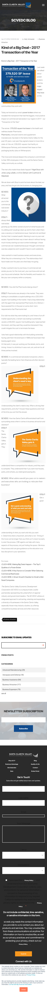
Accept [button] (23, 989)
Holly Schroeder (29, 39)
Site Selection (11, 767)
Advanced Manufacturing (14, 670)
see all (3, 693)
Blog (35, 760)
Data (11, 771)
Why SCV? (11, 760)
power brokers (28, 112)
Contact (35, 767)
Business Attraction (10, 619)
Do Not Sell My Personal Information (20, 984)
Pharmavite (5, 135)
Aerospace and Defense (13, 675)
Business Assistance (12, 680)
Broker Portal (35, 771)
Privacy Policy (31, 975)
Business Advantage (11, 764)
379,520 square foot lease (20, 128)
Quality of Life (35, 764)
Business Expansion (12, 689)
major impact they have (40, 89)
